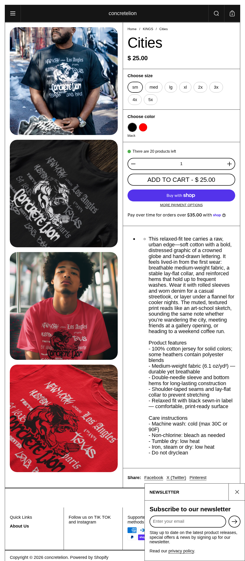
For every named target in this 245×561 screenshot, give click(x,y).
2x (200, 87)
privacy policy (181, 551)
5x (150, 99)
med (154, 87)
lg (171, 87)
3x (216, 87)
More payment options (181, 205)
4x (135, 99)
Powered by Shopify (89, 557)
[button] (216, 13)
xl (185, 87)
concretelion (123, 13)
